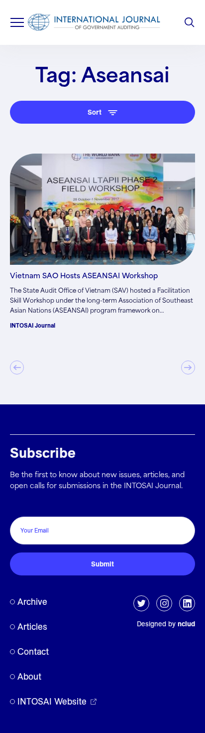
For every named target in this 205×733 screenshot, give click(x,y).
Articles (32, 626)
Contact (33, 651)
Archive (32, 601)
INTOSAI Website (52, 701)
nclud (186, 623)
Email (21, 506)
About (29, 676)
